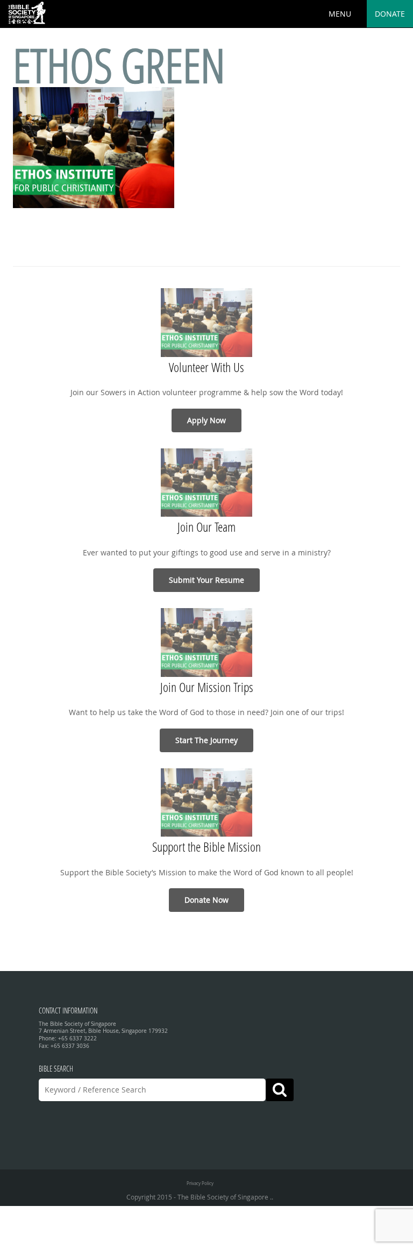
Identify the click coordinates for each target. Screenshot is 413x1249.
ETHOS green (119, 64)
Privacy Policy (200, 1183)
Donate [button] (390, 14)
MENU (340, 14)
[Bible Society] (27, 13)
